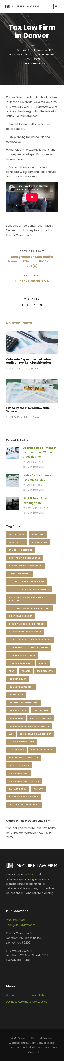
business (29, 874)
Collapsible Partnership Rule (26, 581)
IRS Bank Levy (45, 671)
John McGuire (32, 368)
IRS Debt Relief (17, 679)
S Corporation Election (24, 781)
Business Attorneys (18, 1002)
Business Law (39, 542)
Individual (28, 1047)
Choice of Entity (19, 573)
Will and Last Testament (24, 804)
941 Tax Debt (16, 534)
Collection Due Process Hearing (29, 589)
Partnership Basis (42, 749)
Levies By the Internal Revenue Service (28, 409)
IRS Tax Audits (17, 710)
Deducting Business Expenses (27, 623)
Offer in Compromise (21, 741)
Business (43, 1047)
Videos (36, 59)
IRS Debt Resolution (21, 686)
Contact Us (39, 1002)
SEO (29, 1043)
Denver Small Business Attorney (28, 647)
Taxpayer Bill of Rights (23, 796)
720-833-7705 (16, 920)
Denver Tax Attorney (22, 655)
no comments (35, 63)
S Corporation (18, 773)
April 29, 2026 (13, 368)
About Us (38, 995)
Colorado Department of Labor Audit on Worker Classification (28, 361)
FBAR (11, 671)
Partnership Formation (23, 757)
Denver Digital (45, 1043)
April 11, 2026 (12, 417)
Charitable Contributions (25, 565)
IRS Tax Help (41, 710)
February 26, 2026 (37, 508)
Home (10, 995)
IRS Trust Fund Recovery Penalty (29, 726)
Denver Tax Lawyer (20, 663)
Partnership (16, 749)
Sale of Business (19, 765)
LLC (11, 734)
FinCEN (26, 671)
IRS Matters (16, 694)
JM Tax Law (45, 1038)
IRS (55, 1047)
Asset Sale (38, 534)
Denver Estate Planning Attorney (30, 639)
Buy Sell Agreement (20, 550)
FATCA (43, 663)
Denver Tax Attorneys (32, 50)
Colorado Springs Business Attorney (26, 599)
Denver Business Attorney (25, 631)
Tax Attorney (17, 789)
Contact (33, 1052)
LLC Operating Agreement (36, 734)
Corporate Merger (20, 616)
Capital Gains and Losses (24, 557)
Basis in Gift (16, 542)
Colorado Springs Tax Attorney (29, 608)
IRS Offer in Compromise (24, 702)
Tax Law (39, 789)
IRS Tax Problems (40, 718)
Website (14, 1043)
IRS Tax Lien (16, 718)
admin (32, 45)
